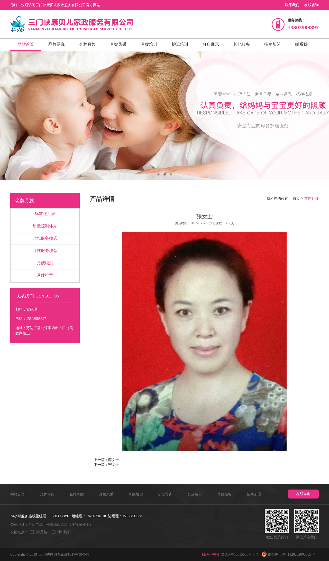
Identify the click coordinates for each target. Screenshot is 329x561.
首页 (296, 199)
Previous (9, 116)
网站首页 (25, 44)
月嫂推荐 (45, 275)
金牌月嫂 (87, 44)
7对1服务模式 (45, 238)
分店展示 (211, 44)
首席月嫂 (311, 199)
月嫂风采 (118, 44)
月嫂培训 (149, 44)
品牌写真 (56, 44)
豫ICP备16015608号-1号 (240, 554)
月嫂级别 (45, 263)
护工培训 (180, 44)
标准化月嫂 (45, 213)
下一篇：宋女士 (106, 465)
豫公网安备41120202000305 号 (291, 554)
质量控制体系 (45, 226)
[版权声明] (210, 554)
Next (320, 116)
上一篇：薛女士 (106, 460)
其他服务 (241, 44)
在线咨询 (311, 5)
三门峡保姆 (61, 532)
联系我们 (292, 5)
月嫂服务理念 (45, 250)
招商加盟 (272, 44)
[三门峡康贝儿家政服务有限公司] (71, 24)
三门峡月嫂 (38, 532)
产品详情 (102, 199)
